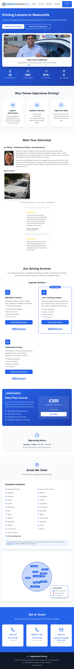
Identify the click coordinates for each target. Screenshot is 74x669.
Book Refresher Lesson (19, 322)
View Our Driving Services (38, 27)
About (34, 4)
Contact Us (67, 4)
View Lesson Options (55, 322)
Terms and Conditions (37, 665)
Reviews (57, 4)
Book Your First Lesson (13, 27)
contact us (10, 544)
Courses (41, 4)
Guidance (49, 4)
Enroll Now (54, 414)
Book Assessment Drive (18, 372)
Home (27, 4)
